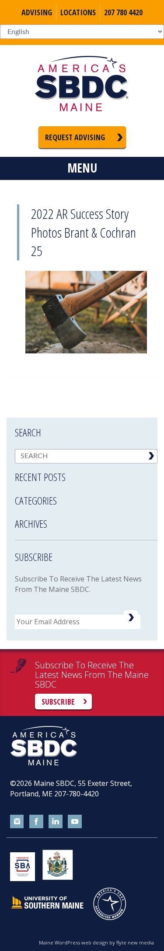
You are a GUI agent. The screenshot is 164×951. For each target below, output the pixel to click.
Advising (36, 12)
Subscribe (58, 701)
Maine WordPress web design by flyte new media (96, 942)
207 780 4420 (123, 12)
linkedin (56, 822)
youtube (75, 822)
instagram (17, 822)
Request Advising (75, 137)
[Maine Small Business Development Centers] (82, 85)
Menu (82, 167)
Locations (78, 12)
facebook (36, 822)
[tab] (86, 471)
